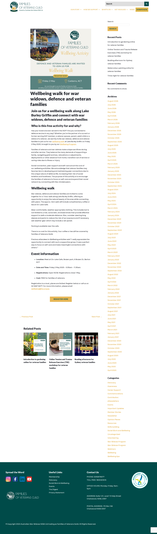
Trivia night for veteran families (120, 76)
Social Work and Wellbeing (119, 431)
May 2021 (111, 322)
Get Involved (120, 10)
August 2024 (113, 190)
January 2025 (113, 171)
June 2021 (112, 319)
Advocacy (112, 383)
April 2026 (112, 116)
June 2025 (112, 153)
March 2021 (112, 330)
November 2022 (114, 267)
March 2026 (113, 120)
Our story (75, 10)
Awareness (112, 386)
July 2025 (112, 149)
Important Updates (116, 408)
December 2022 (114, 263)
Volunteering (113, 438)
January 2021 (113, 337)
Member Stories (114, 412)
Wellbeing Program (68, 144)
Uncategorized (114, 434)
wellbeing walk (58, 142)
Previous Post (26, 317)
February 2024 (114, 212)
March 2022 (112, 285)
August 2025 (113, 145)
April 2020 (112, 370)
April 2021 (112, 326)
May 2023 (112, 245)
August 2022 (113, 274)
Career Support (114, 390)
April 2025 (112, 160)
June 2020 (112, 363)
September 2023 (115, 230)
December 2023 (114, 219)
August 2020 (113, 356)
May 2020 (112, 367)
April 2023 (112, 249)
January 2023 (113, 260)
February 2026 (114, 123)
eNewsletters (113, 401)
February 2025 (114, 167)
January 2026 (113, 127)
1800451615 (101, 480)
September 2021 (114, 308)
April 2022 (112, 282)
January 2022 (113, 293)
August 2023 (113, 234)
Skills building (113, 427)
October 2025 (113, 138)
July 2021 (111, 315)
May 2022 (112, 278)
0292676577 (99, 477)
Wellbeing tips (114, 456)
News (132, 10)
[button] (76, 10)
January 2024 (113, 215)
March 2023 (112, 252)
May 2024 (112, 201)
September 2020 (115, 352)
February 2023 (114, 256)
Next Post (97, 317)
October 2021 (113, 304)
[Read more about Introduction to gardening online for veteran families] (35, 344)
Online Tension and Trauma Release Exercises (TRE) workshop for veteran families (122, 53)
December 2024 (114, 175)
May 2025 (112, 156)
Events (110, 405)
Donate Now (142, 10)
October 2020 (113, 348)
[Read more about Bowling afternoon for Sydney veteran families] (86, 344)
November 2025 (114, 134)
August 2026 (113, 101)
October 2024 (113, 182)
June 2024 (112, 197)
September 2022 (115, 271)
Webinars (112, 449)
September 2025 (115, 142)
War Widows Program (117, 442)
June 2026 (112, 109)
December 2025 (114, 131)
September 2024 (115, 186)
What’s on (106, 10)
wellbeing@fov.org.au (40, 289)
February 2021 (113, 333)
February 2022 (114, 289)
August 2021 (113, 311)
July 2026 (112, 105)
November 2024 (114, 179)
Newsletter (112, 416)
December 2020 (114, 341)
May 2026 (112, 112)
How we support (90, 10)
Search (110, 22)
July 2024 (112, 193)
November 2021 (114, 300)
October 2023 (113, 226)
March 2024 (113, 208)
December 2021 (114, 297)
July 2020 (112, 359)
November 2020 (114, 344)
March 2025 (113, 164)
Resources (112, 423)
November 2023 (114, 223)
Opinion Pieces (114, 420)
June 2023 (112, 241)
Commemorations (115, 394)
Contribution (113, 397)
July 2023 (112, 238)
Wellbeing (112, 453)
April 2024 (112, 204)
